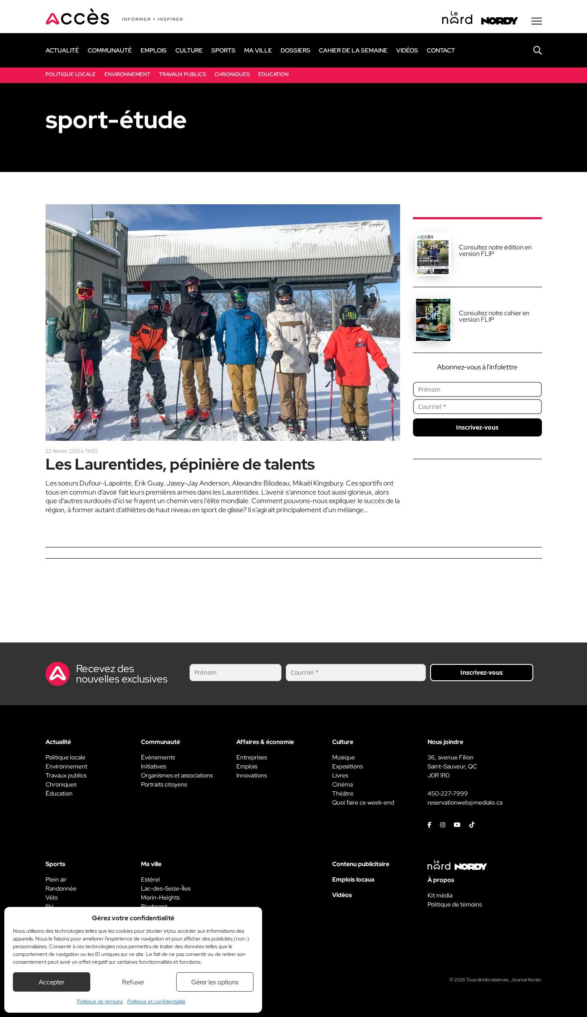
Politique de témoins (100, 1001)
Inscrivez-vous (477, 427)
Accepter (51, 982)
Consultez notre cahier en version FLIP (494, 316)
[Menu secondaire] (537, 21)
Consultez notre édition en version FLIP (495, 250)
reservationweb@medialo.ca (465, 802)
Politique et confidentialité (156, 1001)
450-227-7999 (448, 793)
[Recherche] (531, 50)
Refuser (133, 982)
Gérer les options (214, 982)
